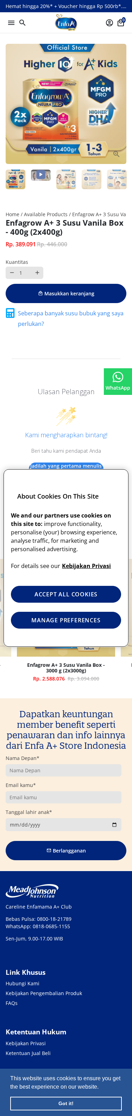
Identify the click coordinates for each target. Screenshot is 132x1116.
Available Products (46, 214)
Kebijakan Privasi (26, 1043)
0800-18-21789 (54, 919)
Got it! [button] (66, 1103)
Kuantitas (17, 262)
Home (12, 214)
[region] (65, 558)
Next (120, 104)
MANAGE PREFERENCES (65, 620)
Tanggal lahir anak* (29, 812)
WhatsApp (118, 387)
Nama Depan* (22, 758)
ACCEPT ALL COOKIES (66, 594)
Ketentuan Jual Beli (28, 1053)
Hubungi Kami (22, 983)
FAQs (12, 1003)
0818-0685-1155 (51, 926)
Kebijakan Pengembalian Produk (44, 993)
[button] (101, 1087)
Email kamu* (21, 785)
